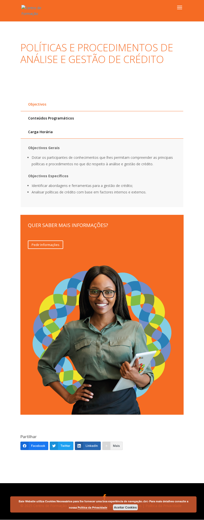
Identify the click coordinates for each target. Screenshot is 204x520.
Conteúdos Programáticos (51, 118)
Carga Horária (40, 131)
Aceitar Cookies (125, 507)
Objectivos (37, 104)
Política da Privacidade (92, 507)
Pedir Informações (45, 244)
